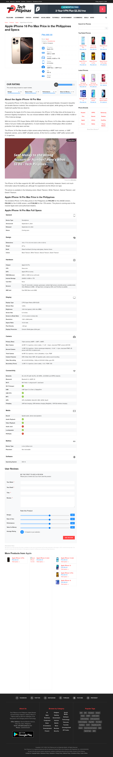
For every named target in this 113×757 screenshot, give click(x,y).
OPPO (93, 112)
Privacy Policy (59, 753)
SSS (100, 728)
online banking (84, 718)
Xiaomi (93, 116)
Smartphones (51, 41)
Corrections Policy (75, 753)
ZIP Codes (66, 730)
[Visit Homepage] (19, 9)
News (56, 726)
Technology (65, 719)
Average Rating (11, 531)
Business (47, 718)
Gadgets (56, 712)
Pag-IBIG (91, 722)
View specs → (16, 562)
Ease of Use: (10, 519)
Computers (47, 720)
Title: (9, 492)
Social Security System (90, 728)
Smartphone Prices (37, 1)
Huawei (83, 112)
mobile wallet (95, 715)
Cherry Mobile (103, 125)
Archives (23, 1)
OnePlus (103, 120)
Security (56, 731)
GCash (98, 713)
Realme (103, 116)
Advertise (18, 1)
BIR (81, 713)
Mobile (56, 723)
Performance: (11, 523)
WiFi (94, 731)
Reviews (56, 728)
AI (47, 712)
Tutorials (55, 17)
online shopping (83, 722)
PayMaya (82, 725)
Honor (83, 124)
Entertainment (66, 17)
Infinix (93, 120)
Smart (80, 728)
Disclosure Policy (45, 753)
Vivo (83, 116)
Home (7, 1)
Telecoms (9, 17)
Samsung (103, 112)
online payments (95, 718)
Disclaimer (52, 753)
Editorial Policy (66, 753)
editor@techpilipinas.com (25, 725)
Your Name (10, 482)
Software (66, 717)
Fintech (28, 17)
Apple (29, 553)
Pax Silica (98, 722)
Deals (86, 17)
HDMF (88, 715)
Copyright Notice (36, 753)
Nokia (93, 124)
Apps (47, 715)
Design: (9, 515)
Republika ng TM (96, 725)
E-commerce (78, 17)
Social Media (45, 17)
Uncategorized (66, 727)
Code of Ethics (84, 753)
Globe (82, 715)
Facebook (91, 713)
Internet (36, 17)
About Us (12, 1)
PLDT (88, 725)
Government (19, 17)
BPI (85, 713)
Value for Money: (12, 527)
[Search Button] (106, 17)
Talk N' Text (88, 731)
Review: (10, 498)
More (92, 17)
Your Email (10, 487)
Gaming (56, 715)
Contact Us (29, 1)
